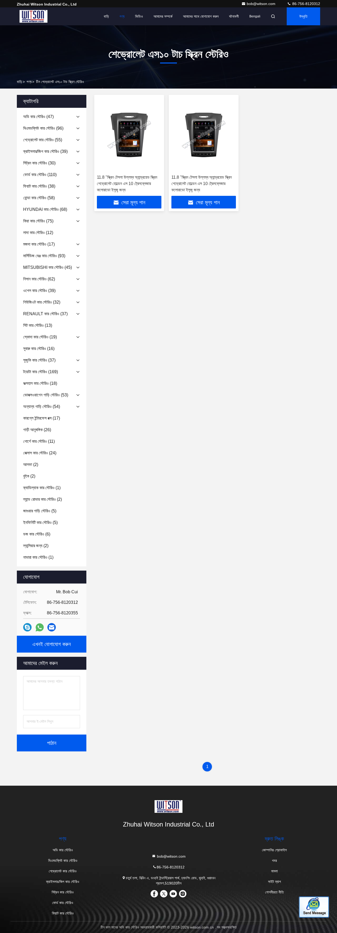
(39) (45, 151)
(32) (41, 302)
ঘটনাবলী (234, 16)
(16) (38, 348)
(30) (39, 163)
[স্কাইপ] (27, 627)
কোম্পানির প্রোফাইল (274, 850)
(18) (40, 383)
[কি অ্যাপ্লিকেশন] (39, 627)
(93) (44, 256)
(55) (42, 140)
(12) (38, 232)
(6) (36, 534)
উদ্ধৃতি (303, 16)
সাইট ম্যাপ (274, 881)
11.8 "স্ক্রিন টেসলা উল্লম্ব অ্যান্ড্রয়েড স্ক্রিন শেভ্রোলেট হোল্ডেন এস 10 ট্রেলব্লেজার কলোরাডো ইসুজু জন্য (127, 183)
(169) (40, 372)
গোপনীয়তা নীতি (274, 892)
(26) (37, 429)
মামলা (274, 871)
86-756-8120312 (305, 4)
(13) (37, 325)
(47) (38, 116)
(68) (45, 209)
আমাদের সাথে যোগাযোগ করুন (201, 16)
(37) (45, 314)
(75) (38, 221)
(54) (41, 406)
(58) (39, 198)
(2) (30, 464)
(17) (39, 244)
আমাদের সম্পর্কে (162, 16)
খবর (274, 860)
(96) (43, 128)
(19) (40, 337)
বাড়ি (106, 16)
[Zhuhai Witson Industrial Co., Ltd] (33, 16)
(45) (47, 267)
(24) (39, 453)
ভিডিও (139, 16)
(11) (39, 441)
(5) (39, 511)
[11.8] (129, 135)
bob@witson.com (261, 4)
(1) (42, 487)
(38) (39, 186)
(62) (39, 279)
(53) (45, 395)
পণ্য (122, 16)
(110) (40, 174)
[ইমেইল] (51, 627)
